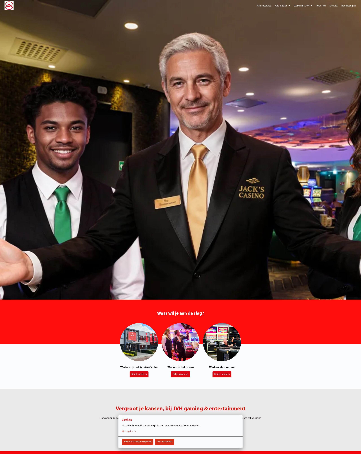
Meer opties (127, 431)
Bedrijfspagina (348, 5)
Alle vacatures (264, 5)
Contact (333, 5)
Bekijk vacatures (139, 374)
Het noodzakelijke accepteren (138, 442)
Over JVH (321, 5)
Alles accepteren (164, 442)
